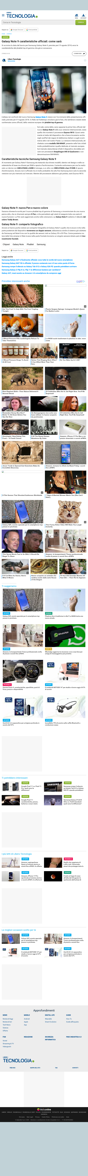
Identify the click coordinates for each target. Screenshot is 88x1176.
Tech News (6, 1025)
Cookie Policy (46, 1117)
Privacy (37, 1117)
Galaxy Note (18, 244)
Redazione (28, 1037)
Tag (56, 1068)
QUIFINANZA (74, 1112)
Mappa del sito (35, 1068)
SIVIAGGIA (67, 1112)
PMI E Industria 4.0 (73, 1037)
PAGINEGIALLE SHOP (29, 1112)
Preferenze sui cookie (58, 1117)
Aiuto (67, 1117)
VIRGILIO (9, 1112)
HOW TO (48, 649)
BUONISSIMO (82, 1112)
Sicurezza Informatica (50, 1038)
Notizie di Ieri (7, 1022)
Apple (26, 1022)
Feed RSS (12, 1068)
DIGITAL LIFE (50, 1015)
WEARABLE (7, 684)
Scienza (5, 1028)
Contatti (75, 1068)
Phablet (30, 244)
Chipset (6, 244)
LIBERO (4, 1112)
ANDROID (9, 33)
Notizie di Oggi (8, 1019)
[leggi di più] (85, 60)
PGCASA (38, 1112)
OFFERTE (6, 613)
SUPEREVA (44, 1114)
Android (27, 1019)
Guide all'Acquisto (72, 1022)
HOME (3, 33)
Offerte (5, 1031)
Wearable (48, 1019)
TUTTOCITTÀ (55, 1112)
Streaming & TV (8, 1043)
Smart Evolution (50, 1022)
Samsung (41, 244)
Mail (76, 18)
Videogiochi (7, 1046)
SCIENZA (48, 613)
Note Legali (30, 1117)
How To (69, 1019)
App (25, 1025)
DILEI (61, 1112)
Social (5, 1041)
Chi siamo (22, 1117)
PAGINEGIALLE (17, 1112)
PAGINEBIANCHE (46, 1112)
